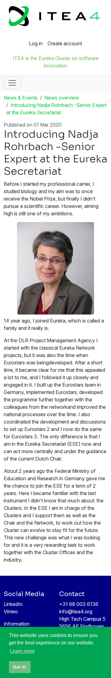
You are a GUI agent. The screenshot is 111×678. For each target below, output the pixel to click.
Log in (36, 43)
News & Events (21, 98)
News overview (61, 98)
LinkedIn (13, 604)
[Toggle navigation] (12, 83)
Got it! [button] (19, 666)
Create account (64, 43)
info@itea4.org (75, 611)
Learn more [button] (22, 651)
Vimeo (11, 611)
